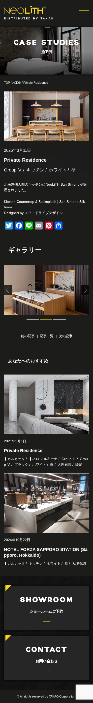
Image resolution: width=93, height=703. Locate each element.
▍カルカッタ (14, 459)
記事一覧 (47, 336)
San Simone (68, 202)
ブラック (21, 465)
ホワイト (58, 169)
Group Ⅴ (13, 169)
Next (85, 290)
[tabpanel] (46, 290)
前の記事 (28, 336)
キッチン (35, 169)
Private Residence (23, 450)
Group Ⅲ (69, 459)
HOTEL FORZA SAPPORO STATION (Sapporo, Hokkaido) (46, 552)
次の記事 (65, 336)
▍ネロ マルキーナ (43, 459)
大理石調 (64, 465)
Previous (8, 290)
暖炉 (78, 465)
